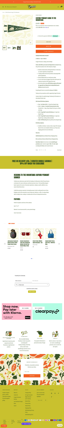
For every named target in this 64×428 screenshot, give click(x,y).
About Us (15, 392)
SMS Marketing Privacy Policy (29, 411)
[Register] (45, 400)
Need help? (59, 150)
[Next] (59, 244)
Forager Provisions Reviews (17, 398)
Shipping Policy (54, 136)
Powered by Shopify (19, 421)
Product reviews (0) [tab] (18, 280)
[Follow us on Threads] (51, 393)
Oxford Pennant (39, 15)
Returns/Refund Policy (43, 136)
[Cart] (61, 6)
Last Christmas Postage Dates (18, 402)
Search (15, 405)
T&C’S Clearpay (38, 308)
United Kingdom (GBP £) (4, 422)
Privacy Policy (27, 403)
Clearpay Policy (28, 392)
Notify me (48, 46)
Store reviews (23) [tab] (35, 280)
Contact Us (16, 395)
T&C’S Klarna (25, 308)
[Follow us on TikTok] (51, 396)
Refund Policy (27, 405)
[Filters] (16, 284)
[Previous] (5, 244)
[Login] (58, 6)
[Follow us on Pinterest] (58, 393)
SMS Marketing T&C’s (29, 414)
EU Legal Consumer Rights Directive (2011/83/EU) (28, 396)
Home (3, 12)
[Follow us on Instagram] (55, 393)
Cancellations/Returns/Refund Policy (43, 139)
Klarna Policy (27, 401)
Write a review (32, 291)
